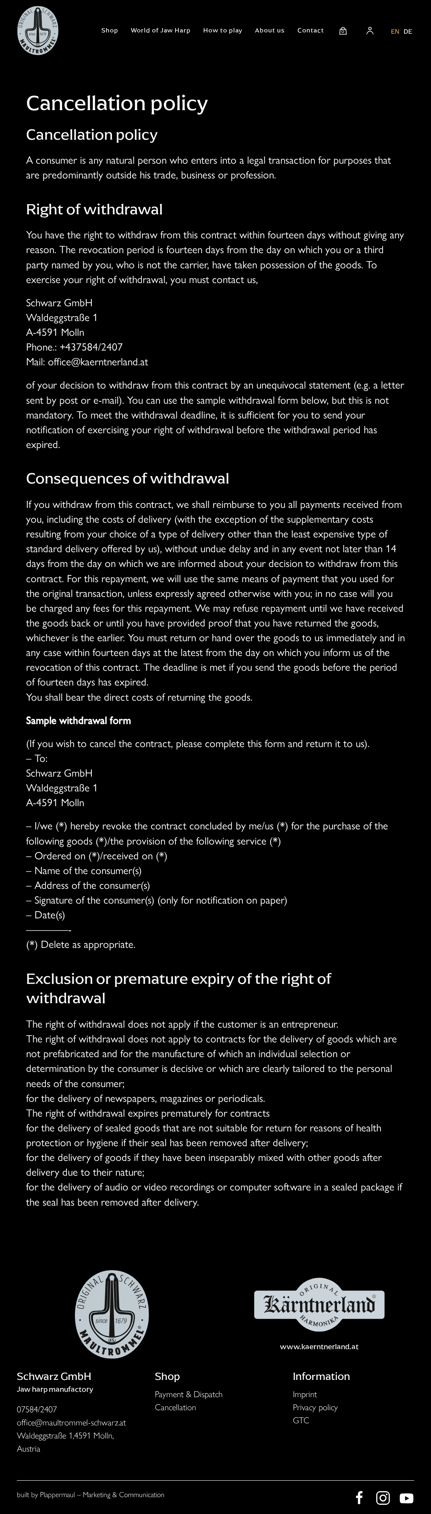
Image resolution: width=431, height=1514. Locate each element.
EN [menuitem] (395, 31)
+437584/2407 (91, 346)
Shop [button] (109, 30)
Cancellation (175, 1407)
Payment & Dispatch (189, 1394)
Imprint (305, 1394)
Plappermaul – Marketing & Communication (102, 1494)
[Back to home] (38, 30)
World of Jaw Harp (161, 30)
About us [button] (270, 30)
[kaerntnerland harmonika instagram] (383, 1496)
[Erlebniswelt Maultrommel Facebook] (359, 1496)
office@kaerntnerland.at (98, 361)
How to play (222, 30)
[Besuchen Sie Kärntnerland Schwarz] (319, 1303)
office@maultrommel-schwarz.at (71, 1422)
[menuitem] (395, 31)
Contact (311, 30)
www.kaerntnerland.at (319, 1346)
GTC (301, 1420)
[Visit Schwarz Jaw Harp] (112, 1312)
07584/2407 (37, 1409)
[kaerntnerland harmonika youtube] (406, 1496)
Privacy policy (315, 1407)
